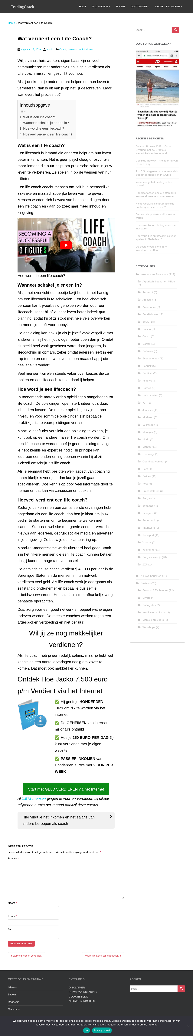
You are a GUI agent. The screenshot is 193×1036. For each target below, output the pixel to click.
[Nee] (188, 1026)
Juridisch (147, 409)
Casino (146, 329)
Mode (145, 439)
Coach (62, 49)
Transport (148, 535)
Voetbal (146, 542)
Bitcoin (12, 994)
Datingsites (149, 605)
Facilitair (147, 373)
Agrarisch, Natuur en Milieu (158, 281)
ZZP (145, 564)
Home (82, 6)
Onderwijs (148, 454)
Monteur (147, 446)
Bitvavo (12, 987)
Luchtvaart (148, 424)
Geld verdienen (101, 6)
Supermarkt (149, 520)
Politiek (146, 476)
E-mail (12, 916)
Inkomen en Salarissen (168, 6)
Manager (147, 432)
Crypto (146, 597)
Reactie (13, 858)
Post (145, 483)
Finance (147, 380)
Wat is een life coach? (39, 117)
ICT (144, 402)
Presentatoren (150, 490)
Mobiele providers (153, 619)
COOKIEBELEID (78, 996)
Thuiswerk (148, 527)
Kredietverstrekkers (154, 612)
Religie (146, 498)
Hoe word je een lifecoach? (43, 128)
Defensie (147, 351)
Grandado (14, 1009)
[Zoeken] (175, 30)
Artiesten (147, 299)
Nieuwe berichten (151, 575)
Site (10, 929)
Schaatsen (148, 505)
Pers (145, 468)
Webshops (148, 627)
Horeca (146, 387)
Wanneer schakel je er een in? (46, 123)
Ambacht (147, 292)
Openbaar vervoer (153, 461)
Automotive (149, 306)
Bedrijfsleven (150, 314)
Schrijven (147, 513)
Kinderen (147, 417)
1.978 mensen (34, 798)
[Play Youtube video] (66, 245)
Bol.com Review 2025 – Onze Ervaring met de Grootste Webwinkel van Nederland (153, 150)
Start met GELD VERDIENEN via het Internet (66, 789)
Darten (146, 343)
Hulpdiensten (150, 395)
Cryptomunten (140, 6)
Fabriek (147, 365)
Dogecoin (13, 1001)
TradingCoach (22, 7)
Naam (12, 902)
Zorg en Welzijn (151, 557)
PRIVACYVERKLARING (83, 992)
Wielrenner (148, 549)
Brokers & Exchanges (155, 590)
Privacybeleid (102, 1030)
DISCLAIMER (77, 987)
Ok (86, 1030)
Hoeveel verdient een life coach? (47, 134)
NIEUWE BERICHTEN (82, 1001)
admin (49, 49)
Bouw (145, 321)
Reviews (120, 6)
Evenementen (150, 358)
